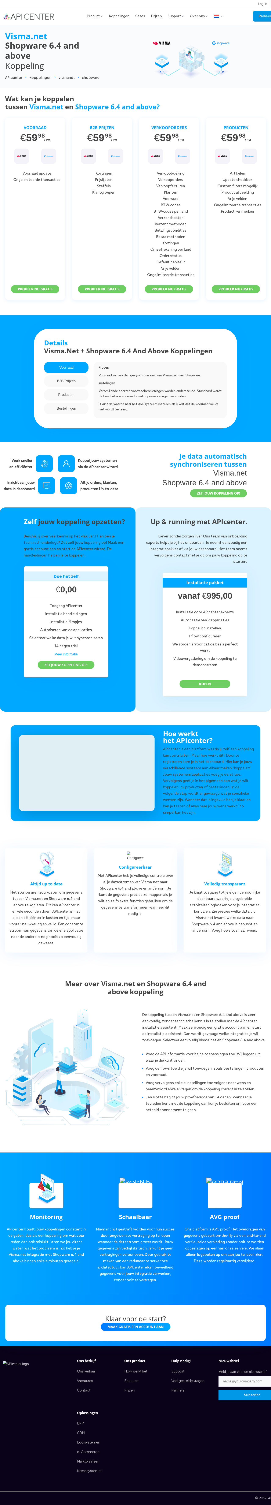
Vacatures (85, 1380)
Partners (177, 1390)
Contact (83, 1390)
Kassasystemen (89, 1470)
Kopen (205, 684)
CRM (81, 1432)
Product (93, 16)
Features (131, 1380)
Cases (140, 16)
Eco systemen (88, 1442)
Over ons (197, 16)
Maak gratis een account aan (136, 1327)
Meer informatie (66, 654)
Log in (262, 4)
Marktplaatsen (88, 1461)
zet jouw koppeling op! (218, 493)
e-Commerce (88, 1451)
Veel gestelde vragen (187, 1380)
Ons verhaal (86, 1371)
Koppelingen (119, 16)
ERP (80, 1423)
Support (174, 16)
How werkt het (135, 1371)
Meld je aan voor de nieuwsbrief (242, 1372)
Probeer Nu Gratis (35, 289)
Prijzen (156, 16)
